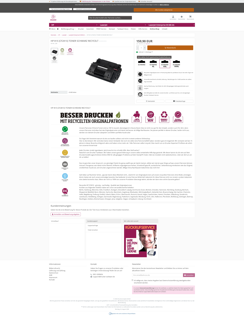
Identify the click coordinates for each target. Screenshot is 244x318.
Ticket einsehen (93, 230)
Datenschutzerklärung (147, 288)
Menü (53, 29)
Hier (106, 307)
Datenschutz (53, 273)
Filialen (133, 29)
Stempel (112, 29)
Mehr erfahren (164, 5)
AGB (50, 275)
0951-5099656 (98, 274)
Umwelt (164, 29)
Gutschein (90, 29)
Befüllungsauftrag (67, 29)
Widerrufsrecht (54, 268)
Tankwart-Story (122, 29)
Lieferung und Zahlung (57, 271)
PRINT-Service (101, 29)
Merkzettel (151, 101)
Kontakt (52, 280)
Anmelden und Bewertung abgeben (66, 214)
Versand (148, 43)
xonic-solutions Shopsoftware (126, 313)
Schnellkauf (55, 221)
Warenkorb (171, 48)
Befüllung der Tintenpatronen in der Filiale (96, 1)
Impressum (53, 277)
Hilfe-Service (142, 29)
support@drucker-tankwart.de (104, 277)
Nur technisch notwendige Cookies (60, 9)
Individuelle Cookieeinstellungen (84, 9)
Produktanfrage (180, 101)
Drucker (81, 29)
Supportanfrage (93, 225)
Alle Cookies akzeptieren (164, 10)
